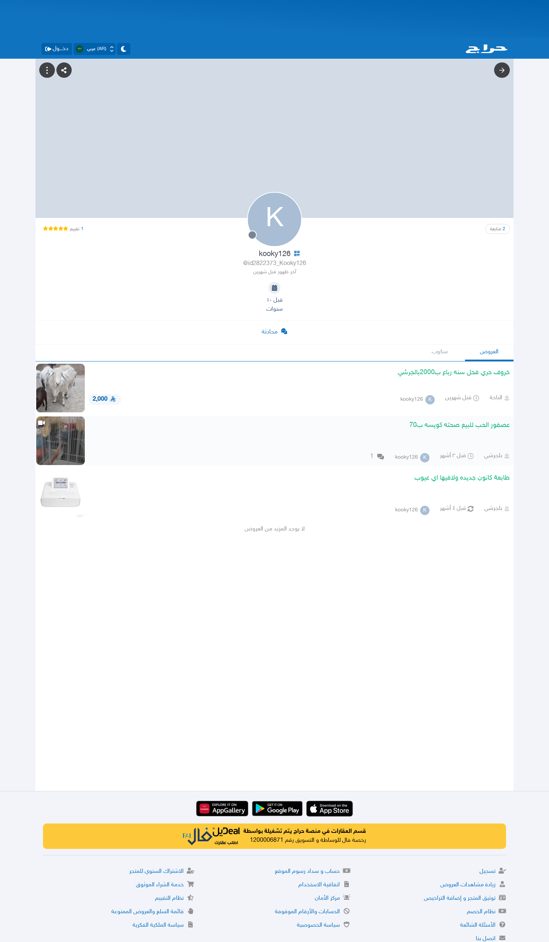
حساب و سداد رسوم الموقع (307, 871)
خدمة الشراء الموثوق (160, 885)
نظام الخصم (481, 911)
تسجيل (488, 871)
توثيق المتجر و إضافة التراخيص (460, 898)
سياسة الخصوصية (318, 925)
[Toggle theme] (123, 49)
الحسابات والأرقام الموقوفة (307, 911)
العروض (489, 351)
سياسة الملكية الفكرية (158, 925)
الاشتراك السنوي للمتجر (156, 871)
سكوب (440, 351)
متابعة (497, 229)
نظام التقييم (169, 898)
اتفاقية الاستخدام (319, 885)
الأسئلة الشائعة (478, 925)
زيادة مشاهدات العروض (468, 885)
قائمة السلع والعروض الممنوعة (147, 911)
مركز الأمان (327, 898)
